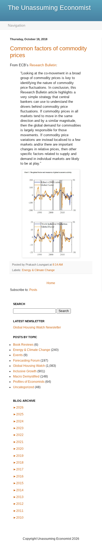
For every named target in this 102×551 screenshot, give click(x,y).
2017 (18, 469)
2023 (18, 428)
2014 (18, 490)
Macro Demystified (26, 376)
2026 (18, 407)
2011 (18, 511)
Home (51, 283)
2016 (18, 476)
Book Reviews (23, 344)
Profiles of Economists (28, 382)
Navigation (16, 25)
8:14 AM (58, 264)
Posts (33, 290)
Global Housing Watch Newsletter (37, 327)
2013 (18, 497)
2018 (18, 462)
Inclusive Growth (25, 371)
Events (18, 355)
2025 (18, 414)
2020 (18, 449)
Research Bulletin (43, 65)
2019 (18, 456)
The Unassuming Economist (49, 7)
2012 (18, 504)
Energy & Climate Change (38, 270)
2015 (18, 483)
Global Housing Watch (29, 366)
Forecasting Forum (26, 360)
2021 (18, 442)
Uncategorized (23, 387)
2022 (18, 435)
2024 (18, 421)
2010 (18, 517)
